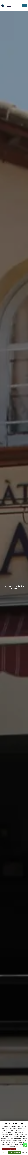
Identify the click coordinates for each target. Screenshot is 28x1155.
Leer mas (24, 1152)
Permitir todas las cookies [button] (14, 1152)
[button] (17, 6)
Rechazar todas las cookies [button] (9, 1149)
